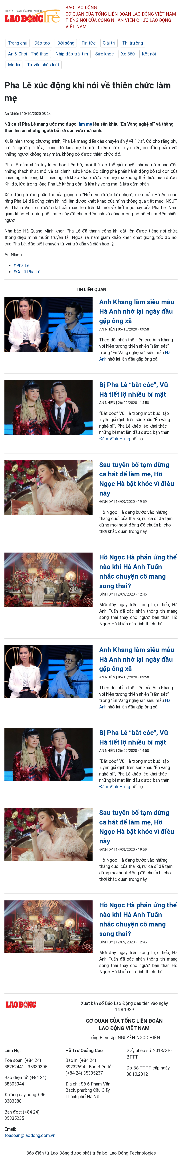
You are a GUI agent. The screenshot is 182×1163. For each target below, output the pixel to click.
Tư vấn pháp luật (43, 64)
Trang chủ (17, 43)
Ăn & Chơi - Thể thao (28, 54)
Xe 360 (128, 54)
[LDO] (48, 325)
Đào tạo (42, 43)
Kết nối (149, 54)
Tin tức (88, 43)
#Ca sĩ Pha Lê (26, 271)
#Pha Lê (21, 265)
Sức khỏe (104, 54)
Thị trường (132, 43)
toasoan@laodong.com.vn (29, 1135)
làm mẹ (84, 124)
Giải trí (109, 43)
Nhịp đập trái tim (71, 54)
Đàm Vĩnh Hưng (114, 438)
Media (14, 64)
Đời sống (65, 43)
